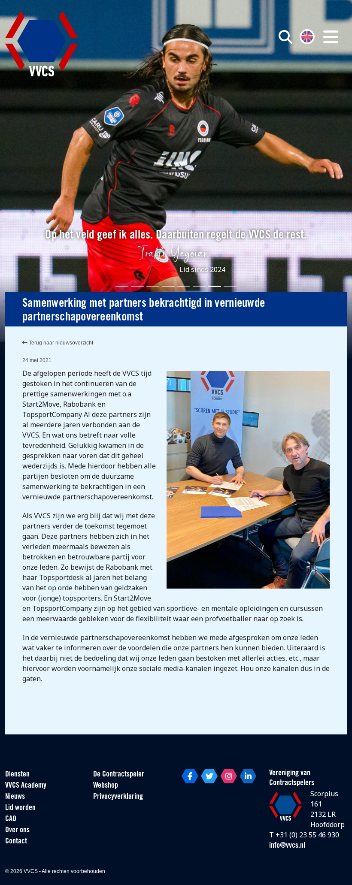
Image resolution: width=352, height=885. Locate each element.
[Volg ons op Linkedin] (248, 776)
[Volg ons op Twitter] (209, 776)
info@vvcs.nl (287, 846)
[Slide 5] (183, 286)
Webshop (105, 786)
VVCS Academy (25, 786)
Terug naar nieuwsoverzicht (60, 343)
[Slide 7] (214, 286)
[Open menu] (330, 36)
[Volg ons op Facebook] (190, 776)
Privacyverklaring (118, 797)
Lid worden (20, 808)
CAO (10, 819)
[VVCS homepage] (41, 43)
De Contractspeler (118, 775)
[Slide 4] (168, 286)
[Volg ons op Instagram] (228, 776)
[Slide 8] (230, 286)
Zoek (254, 76)
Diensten (17, 775)
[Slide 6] (199, 286)
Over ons (17, 830)
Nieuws (15, 797)
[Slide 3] (152, 286)
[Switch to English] (307, 35)
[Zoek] (285, 37)
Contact (16, 842)
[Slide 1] (121, 286)
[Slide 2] (137, 286)
